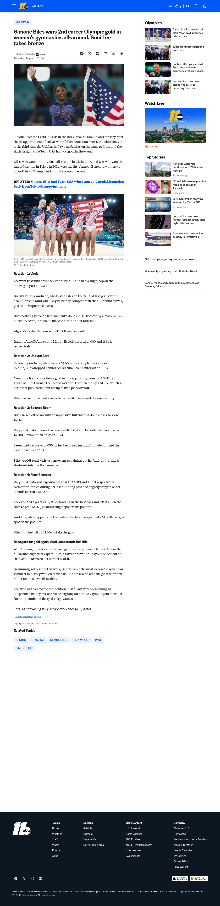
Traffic (55, 839)
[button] (14, 5)
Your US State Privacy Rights (87, 892)
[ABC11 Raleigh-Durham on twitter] (24, 878)
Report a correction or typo (27, 617)
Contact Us (180, 834)
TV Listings (180, 856)
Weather (57, 834)
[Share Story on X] (90, 53)
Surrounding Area (93, 845)
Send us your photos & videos (191, 839)
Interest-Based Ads (126, 892)
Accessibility (181, 861)
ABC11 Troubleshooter (138, 845)
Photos (56, 850)
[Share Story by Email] (113, 53)
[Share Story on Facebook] (82, 53)
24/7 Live (37, 6)
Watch (55, 845)
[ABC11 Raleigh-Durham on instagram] (32, 878)
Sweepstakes (132, 856)
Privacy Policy (18, 892)
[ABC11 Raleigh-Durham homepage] (23, 6)
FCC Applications (168, 892)
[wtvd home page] (21, 828)
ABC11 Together (183, 845)
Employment (181, 867)
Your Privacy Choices (37, 892)
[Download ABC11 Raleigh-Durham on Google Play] (199, 878)
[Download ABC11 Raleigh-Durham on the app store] (180, 878)
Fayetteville (89, 839)
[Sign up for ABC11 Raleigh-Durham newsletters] (40, 878)
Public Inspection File (147, 892)
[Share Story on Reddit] (98, 53)
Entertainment (133, 850)
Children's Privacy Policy (61, 892)
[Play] (175, 125)
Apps (55, 856)
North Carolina (134, 834)
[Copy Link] (121, 53)
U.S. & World (132, 828)
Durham (88, 834)
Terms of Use (109, 892)
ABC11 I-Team (133, 839)
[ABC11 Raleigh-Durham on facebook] (15, 878)
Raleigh (87, 828)
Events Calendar (183, 850)
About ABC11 (182, 828)
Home (55, 828)
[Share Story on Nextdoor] (105, 53)
